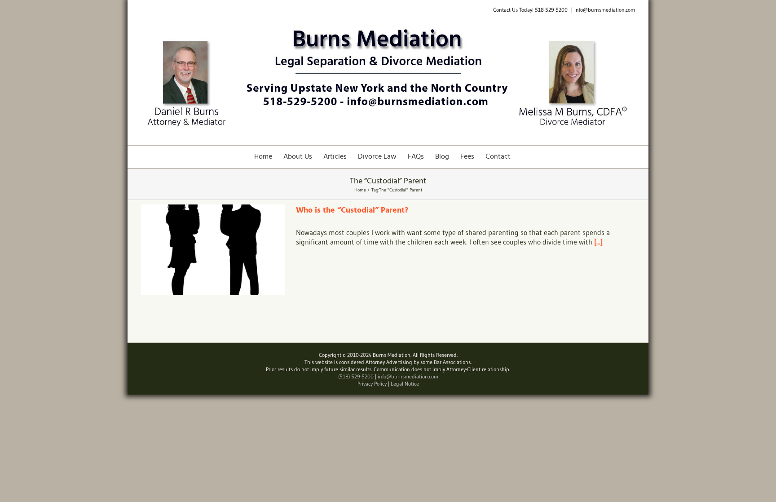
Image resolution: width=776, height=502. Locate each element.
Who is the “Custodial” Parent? (352, 210)
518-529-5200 (551, 9)
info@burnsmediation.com (604, 9)
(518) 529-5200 (356, 376)
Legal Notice (405, 383)
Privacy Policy (372, 383)
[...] (598, 241)
